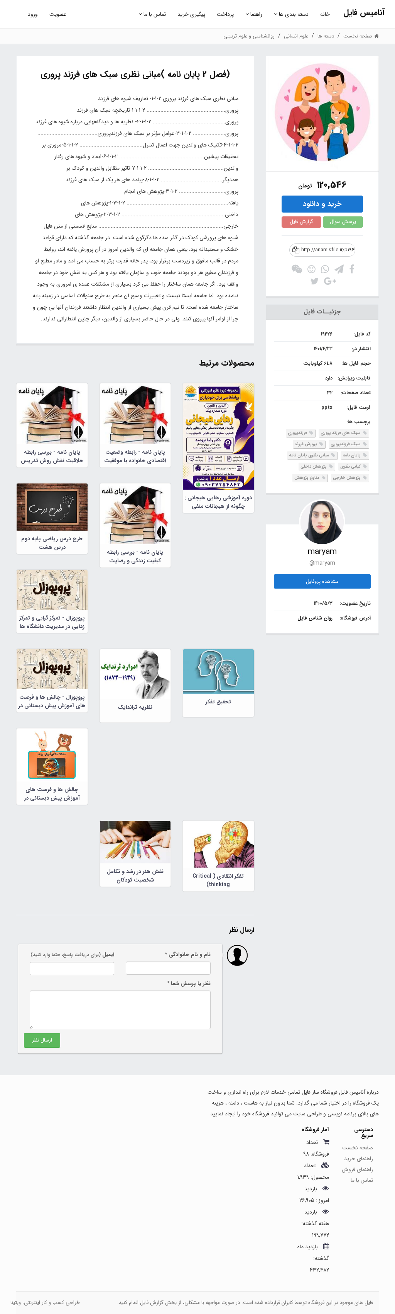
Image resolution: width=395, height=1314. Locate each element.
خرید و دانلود (322, 204)
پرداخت (225, 14)
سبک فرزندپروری (346, 444)
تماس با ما (154, 14)
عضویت (57, 14)
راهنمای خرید (358, 1158)
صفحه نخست (357, 1148)
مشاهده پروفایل (322, 581)
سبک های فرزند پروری (341, 433)
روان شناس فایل (315, 618)
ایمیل (72, 954)
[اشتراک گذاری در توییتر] (314, 283)
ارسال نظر (42, 1040)
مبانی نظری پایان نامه (309, 455)
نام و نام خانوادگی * (188, 954)
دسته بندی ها (293, 14)
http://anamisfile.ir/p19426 (328, 250)
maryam (322, 551)
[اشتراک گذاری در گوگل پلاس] (330, 283)
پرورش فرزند (306, 444)
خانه (325, 14)
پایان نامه (352, 455)
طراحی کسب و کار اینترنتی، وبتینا (45, 1303)
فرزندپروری (298, 433)
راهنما (255, 14)
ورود (33, 14)
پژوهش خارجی (347, 478)
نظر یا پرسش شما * (189, 983)
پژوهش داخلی (314, 466)
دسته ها (325, 36)
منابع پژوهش (307, 478)
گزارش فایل (301, 222)
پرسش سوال (343, 222)
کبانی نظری (351, 466)
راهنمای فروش (357, 1169)
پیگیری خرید (191, 14)
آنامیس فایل (364, 12)
